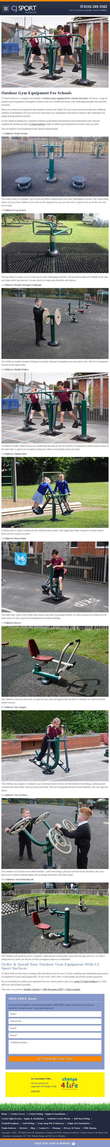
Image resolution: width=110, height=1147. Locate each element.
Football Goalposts (10, 1123)
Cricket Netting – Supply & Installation (47, 1114)
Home (4, 1114)
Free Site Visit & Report (52, 1143)
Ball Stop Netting (82, 1118)
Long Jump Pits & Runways (51, 1123)
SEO (50, 1136)
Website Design (38, 1136)
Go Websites (60, 1136)
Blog (33, 1128)
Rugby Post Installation (79, 1123)
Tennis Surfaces (8, 1128)
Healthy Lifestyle (32, 989)
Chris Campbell (73, 989)
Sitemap (56, 1128)
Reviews (23, 1128)
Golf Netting (28, 1123)
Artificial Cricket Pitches (58, 1118)
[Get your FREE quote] (73, 1143)
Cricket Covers (18, 1114)
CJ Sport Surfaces (37, 124)
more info (35, 1091)
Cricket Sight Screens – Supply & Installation (22, 1118)
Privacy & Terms (72, 1128)
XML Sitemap (90, 1128)
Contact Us (44, 1128)
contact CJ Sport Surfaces (85, 981)
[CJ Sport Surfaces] (24, 10)
